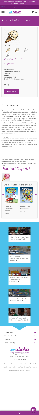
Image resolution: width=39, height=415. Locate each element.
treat (3, 165)
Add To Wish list (10, 79)
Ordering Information (9, 367)
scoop (30, 163)
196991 (21, 159)
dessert (31, 159)
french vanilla (9, 161)
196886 (16, 159)
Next (36, 195)
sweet (35, 163)
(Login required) (20, 79)
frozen (17, 161)
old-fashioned (22, 163)
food (3, 161)
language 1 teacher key (9, 163)
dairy (26, 159)
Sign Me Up (29, 410)
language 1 (23, 161)
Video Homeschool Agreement (19, 370)
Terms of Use (19, 364)
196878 (11, 159)
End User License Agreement (27, 367)
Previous (3, 195)
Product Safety (30, 364)
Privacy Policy (9, 364)
